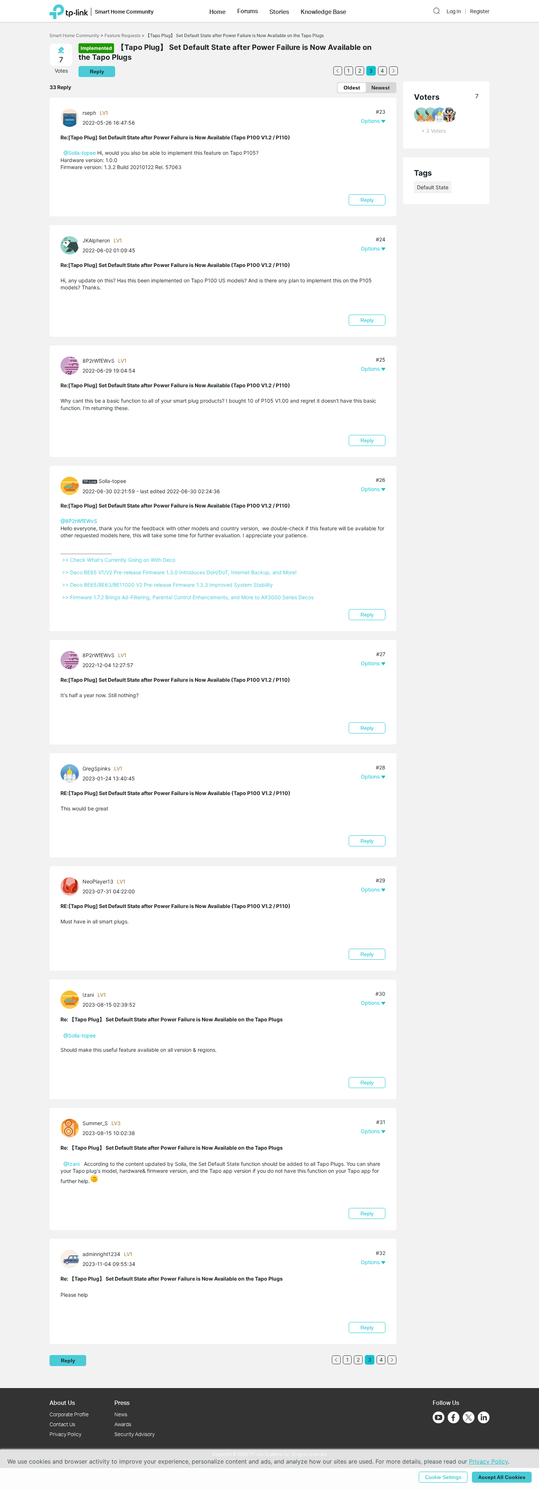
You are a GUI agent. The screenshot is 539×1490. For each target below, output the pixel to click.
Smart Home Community (74, 35)
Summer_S (95, 1123)
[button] (217, 11)
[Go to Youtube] (438, 1417)
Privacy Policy (65, 1434)
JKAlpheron (96, 240)
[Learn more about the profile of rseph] (71, 117)
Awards (122, 1424)
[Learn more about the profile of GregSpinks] (71, 772)
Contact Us (62, 1424)
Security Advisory (134, 1434)
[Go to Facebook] (453, 1417)
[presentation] (69, 118)
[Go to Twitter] (468, 1418)
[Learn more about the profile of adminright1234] (71, 1258)
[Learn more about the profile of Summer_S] (71, 1127)
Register (479, 11)
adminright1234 (101, 1254)
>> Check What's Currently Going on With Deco (118, 560)
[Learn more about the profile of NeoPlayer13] (71, 886)
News (120, 1414)
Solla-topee (112, 481)
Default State (432, 187)
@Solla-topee (79, 153)
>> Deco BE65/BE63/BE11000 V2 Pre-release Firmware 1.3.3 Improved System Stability (167, 585)
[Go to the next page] (393, 70)
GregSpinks (96, 768)
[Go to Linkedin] (483, 1417)
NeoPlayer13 (97, 881)
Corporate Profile (69, 1414)
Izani (88, 995)
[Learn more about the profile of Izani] (71, 999)
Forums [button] (247, 11)
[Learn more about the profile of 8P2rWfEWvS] (71, 365)
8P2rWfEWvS (98, 361)
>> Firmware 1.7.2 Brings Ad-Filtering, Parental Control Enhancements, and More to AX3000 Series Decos (187, 597)
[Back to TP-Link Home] (69, 11)
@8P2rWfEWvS (78, 521)
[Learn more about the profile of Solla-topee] (71, 485)
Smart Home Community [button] (124, 11)
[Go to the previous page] (337, 70)
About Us (62, 1402)
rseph (89, 113)
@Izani (71, 1164)
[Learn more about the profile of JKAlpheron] (71, 245)
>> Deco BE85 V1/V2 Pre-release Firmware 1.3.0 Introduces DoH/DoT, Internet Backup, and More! (179, 572)
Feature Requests (122, 35)
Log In (454, 11)
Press (121, 1402)
